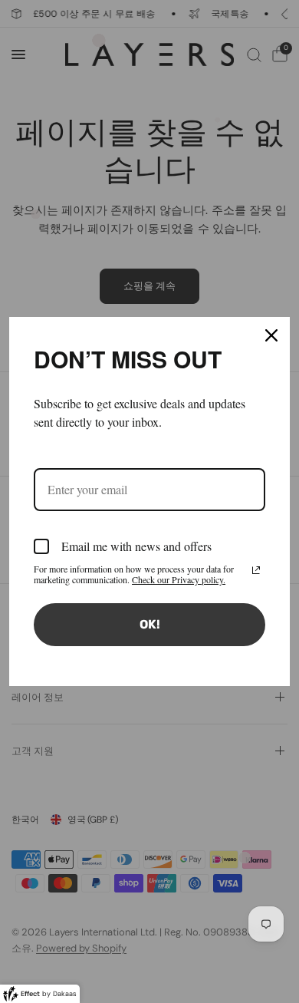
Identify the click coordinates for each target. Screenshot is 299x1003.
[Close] (271, 335)
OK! (150, 624)
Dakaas (65, 993)
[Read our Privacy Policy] (256, 570)
